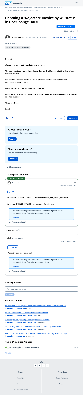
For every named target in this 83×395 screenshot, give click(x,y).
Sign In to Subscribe (65, 26)
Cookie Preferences (21, 390)
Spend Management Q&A (55, 7)
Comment (73, 118)
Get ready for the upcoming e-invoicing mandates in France (27, 320)
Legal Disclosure (62, 378)
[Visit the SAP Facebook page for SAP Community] (36, 365)
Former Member (18, 37)
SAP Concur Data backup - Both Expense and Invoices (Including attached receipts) (36, 334)
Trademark (21, 384)
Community (17, 3)
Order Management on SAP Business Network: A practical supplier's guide (33, 326)
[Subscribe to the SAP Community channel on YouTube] (43, 365)
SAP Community (10, 7)
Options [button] (76, 27)
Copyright (20, 378)
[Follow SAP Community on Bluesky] (39, 365)
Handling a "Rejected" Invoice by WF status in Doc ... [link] (22, 10)
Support (62, 384)
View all (8, 353)
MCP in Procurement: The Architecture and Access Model (26, 313)
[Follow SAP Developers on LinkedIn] (47, 365)
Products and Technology (24, 7)
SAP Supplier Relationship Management (18, 47)
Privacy (20, 372)
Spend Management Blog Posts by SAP (22, 315)
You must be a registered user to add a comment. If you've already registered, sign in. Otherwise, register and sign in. (38, 212)
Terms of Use (62, 372)
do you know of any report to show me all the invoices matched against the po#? (35, 306)
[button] (68, 37)
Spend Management (40, 7)
